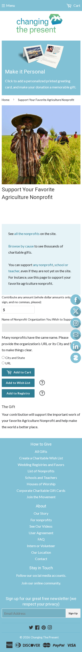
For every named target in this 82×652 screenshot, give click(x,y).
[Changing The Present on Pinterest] (43, 628)
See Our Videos (41, 526)
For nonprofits (41, 520)
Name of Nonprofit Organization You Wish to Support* (39, 319)
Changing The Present (45, 637)
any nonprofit (43, 265)
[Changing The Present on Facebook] (37, 628)
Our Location (41, 552)
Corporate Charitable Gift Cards (41, 490)
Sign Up (73, 613)
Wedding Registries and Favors (41, 464)
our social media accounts (46, 575)
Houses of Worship (41, 484)
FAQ (41, 539)
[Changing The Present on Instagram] (50, 628)
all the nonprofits (27, 233)
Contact (41, 559)
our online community (44, 583)
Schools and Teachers (41, 477)
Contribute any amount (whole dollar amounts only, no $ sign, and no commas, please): (40, 299)
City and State (15, 358)
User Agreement (41, 533)
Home (5, 100)
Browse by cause (21, 246)
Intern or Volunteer (41, 546)
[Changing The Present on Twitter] (31, 628)
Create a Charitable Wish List (41, 458)
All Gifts (41, 451)
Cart (76, 5)
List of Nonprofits (41, 471)
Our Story (41, 513)
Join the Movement (41, 497)
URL (8, 363)
